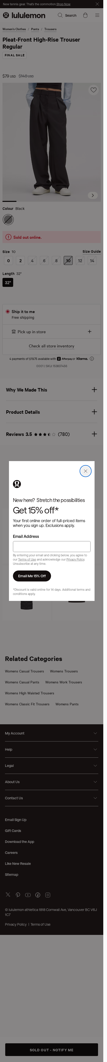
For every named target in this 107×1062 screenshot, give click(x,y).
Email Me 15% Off (32, 576)
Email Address (26, 536)
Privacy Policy (75, 559)
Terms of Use (27, 559)
